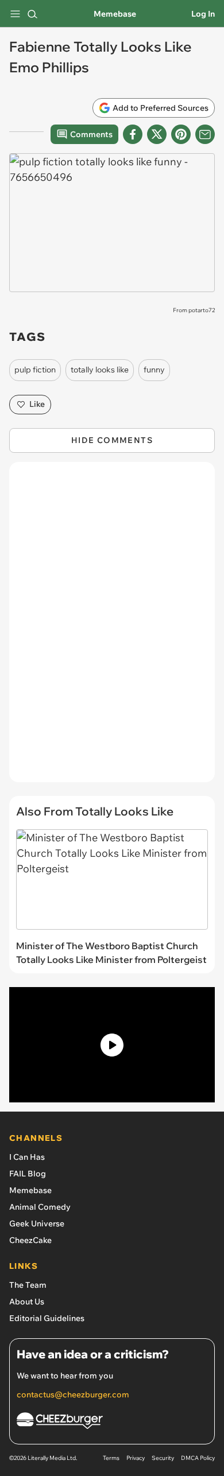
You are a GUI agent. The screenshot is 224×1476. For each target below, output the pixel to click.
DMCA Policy (198, 1458)
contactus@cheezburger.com (73, 1394)
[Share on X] (157, 134)
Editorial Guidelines (46, 1318)
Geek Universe (36, 1223)
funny (154, 369)
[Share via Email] (205, 134)
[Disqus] (112, 627)
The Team (28, 1285)
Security (163, 1458)
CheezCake (30, 1240)
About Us (26, 1301)
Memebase (115, 14)
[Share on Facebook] (132, 134)
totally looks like (100, 369)
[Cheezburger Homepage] (112, 1422)
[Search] (32, 14)
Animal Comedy (40, 1207)
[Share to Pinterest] (181, 134)
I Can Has (27, 1157)
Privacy (135, 1458)
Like (37, 404)
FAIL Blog (27, 1173)
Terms (111, 1458)
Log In (203, 14)
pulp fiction (35, 369)
